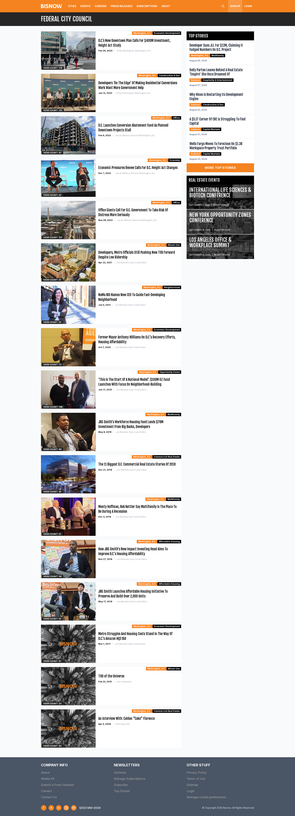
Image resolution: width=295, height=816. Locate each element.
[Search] (223, 6)
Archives (120, 772)
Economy (175, 160)
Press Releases (121, 6)
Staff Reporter (122, 724)
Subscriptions (147, 6)
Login (248, 6)
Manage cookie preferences (206, 797)
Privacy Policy (197, 772)
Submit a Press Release (57, 785)
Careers (101, 6)
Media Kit (47, 778)
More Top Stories (220, 167)
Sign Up (235, 6)
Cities (72, 6)
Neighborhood (172, 287)
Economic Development (167, 33)
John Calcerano (124, 681)
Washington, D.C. (142, 33)
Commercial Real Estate (167, 456)
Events (85, 6)
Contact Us (49, 797)
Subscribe (121, 785)
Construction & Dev (169, 75)
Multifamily (173, 414)
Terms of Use (196, 778)
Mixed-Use (174, 245)
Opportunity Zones (170, 372)
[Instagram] (66, 808)
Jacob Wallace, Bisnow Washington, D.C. (135, 135)
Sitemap (192, 785)
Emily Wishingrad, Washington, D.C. (134, 50)
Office (176, 118)
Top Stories (122, 791)
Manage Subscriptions (129, 778)
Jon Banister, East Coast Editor (131, 262)
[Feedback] (73, 808)
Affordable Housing (169, 541)
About (165, 6)
